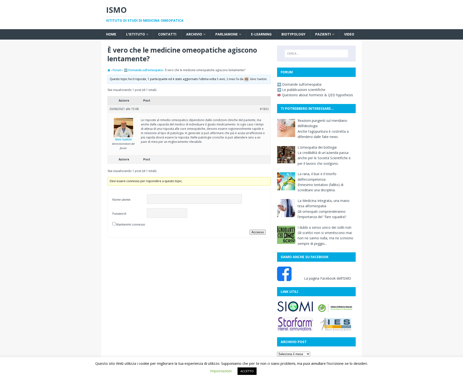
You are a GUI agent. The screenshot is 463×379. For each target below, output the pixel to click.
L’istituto (135, 34)
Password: (119, 214)
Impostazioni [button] (221, 370)
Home (111, 34)
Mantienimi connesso (130, 224)
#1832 (264, 109)
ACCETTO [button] (247, 371)
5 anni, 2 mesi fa (228, 79)
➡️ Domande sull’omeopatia (143, 70)
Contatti (167, 34)
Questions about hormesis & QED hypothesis (317, 95)
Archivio (194, 34)
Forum (117, 70)
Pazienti (323, 34)
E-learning (261, 34)
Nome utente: (121, 200)
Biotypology (293, 34)
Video (349, 34)
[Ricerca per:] (316, 53)
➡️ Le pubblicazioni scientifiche (301, 89)
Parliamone (226, 34)
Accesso (258, 232)
